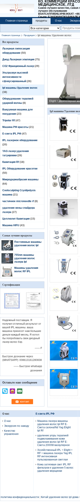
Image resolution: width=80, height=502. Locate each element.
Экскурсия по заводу (16, 425)
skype (5, 389)
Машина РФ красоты (15, 127)
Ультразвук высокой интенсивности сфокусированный (15, 77)
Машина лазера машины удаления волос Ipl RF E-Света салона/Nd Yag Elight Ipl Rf (54, 426)
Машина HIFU (10, 225)
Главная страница (17, 20)
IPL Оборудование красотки (19, 168)
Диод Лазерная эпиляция (18, 59)
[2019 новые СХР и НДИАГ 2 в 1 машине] (64, 270)
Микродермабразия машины (20, 179)
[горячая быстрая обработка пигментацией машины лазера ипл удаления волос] (64, 157)
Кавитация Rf (10, 162)
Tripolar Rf (8, 120)
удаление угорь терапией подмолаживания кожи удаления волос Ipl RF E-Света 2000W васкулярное (53, 440)
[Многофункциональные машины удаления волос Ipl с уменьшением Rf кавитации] (64, 355)
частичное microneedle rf (18, 201)
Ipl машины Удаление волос (20, 87)
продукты (41, 20)
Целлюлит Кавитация (16, 218)
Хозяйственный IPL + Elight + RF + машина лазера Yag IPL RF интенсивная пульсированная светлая (55, 454)
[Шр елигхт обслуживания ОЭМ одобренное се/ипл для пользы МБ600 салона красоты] (64, 129)
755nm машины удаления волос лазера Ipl (24, 258)
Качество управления (11, 432)
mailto (19, 389)
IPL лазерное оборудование (20, 140)
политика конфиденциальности (20, 497)
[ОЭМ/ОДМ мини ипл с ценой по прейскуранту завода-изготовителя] (64, 299)
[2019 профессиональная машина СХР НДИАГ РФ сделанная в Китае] (64, 242)
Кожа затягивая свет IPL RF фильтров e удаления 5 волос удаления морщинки (55, 467)
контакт (24, 401)
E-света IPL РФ (11, 133)
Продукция (29, 35)
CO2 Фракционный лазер (18, 66)
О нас (58, 20)
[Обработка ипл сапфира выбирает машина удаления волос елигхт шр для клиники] (64, 185)
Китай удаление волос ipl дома (60, 497)
